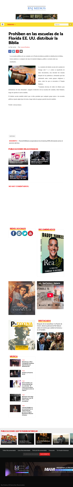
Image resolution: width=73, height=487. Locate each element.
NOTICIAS (12, 136)
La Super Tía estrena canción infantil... (8, 442)
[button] (2, 24)
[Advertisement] (36, 121)
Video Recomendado (9, 450)
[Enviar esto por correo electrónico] (21, 51)
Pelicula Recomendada (39, 450)
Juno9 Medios (25, 47)
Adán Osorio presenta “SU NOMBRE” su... (58, 441)
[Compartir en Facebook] (9, 51)
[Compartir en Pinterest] (17, 51)
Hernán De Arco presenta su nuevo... (25, 442)
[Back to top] (68, 482)
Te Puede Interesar (63, 450)
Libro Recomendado (24, 450)
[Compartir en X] (13, 51)
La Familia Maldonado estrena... (43, 442)
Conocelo (52, 450)
